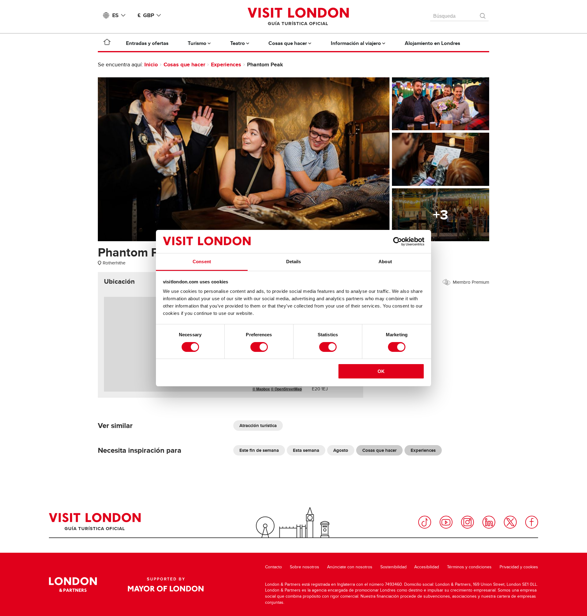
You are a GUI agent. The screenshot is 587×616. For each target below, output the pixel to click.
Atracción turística (258, 425)
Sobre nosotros (304, 567)
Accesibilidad (426, 567)
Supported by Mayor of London (165, 584)
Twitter (510, 522)
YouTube (446, 522)
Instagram (467, 522)
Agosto (340, 450)
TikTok (424, 522)
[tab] (119, 281)
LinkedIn (488, 522)
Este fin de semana (259, 450)
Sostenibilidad (393, 567)
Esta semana (306, 450)
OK (381, 371)
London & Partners (73, 584)
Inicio (151, 64)
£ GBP (146, 15)
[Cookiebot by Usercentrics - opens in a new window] (397, 241)
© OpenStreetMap (286, 389)
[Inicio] (107, 43)
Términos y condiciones (469, 567)
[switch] (259, 347)
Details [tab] (293, 261)
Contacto (273, 567)
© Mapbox (261, 389)
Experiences (226, 64)
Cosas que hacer (184, 64)
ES (115, 15)
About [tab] (385, 261)
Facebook (531, 522)
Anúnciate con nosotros (349, 567)
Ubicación (119, 281)
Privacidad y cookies (519, 567)
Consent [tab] (202, 261)
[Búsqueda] (483, 14)
